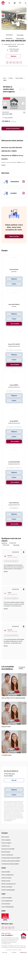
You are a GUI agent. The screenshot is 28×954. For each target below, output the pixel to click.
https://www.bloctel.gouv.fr (8, 820)
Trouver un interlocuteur (7, 855)
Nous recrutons (5, 837)
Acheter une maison (6, 878)
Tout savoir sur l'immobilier (7, 849)
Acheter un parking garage (8, 890)
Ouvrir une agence (5, 840)
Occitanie (11, 78)
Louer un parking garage (7, 906)
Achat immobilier (5, 872)
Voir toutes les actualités (22, 667)
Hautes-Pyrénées (19, 78)
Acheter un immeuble (6, 887)
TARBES (5, 80)
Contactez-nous (5, 846)
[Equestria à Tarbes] (14, 713)
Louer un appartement (6, 900)
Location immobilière (6, 897)
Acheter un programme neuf (8, 884)
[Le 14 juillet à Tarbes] (14, 741)
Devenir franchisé (5, 852)
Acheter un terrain (5, 881)
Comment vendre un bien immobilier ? (10, 861)
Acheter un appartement (7, 875)
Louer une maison (5, 903)
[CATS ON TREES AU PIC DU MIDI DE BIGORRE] (14, 684)
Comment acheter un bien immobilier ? (10, 858)
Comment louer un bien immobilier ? (10, 864)
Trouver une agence (6, 843)
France (4, 78)
